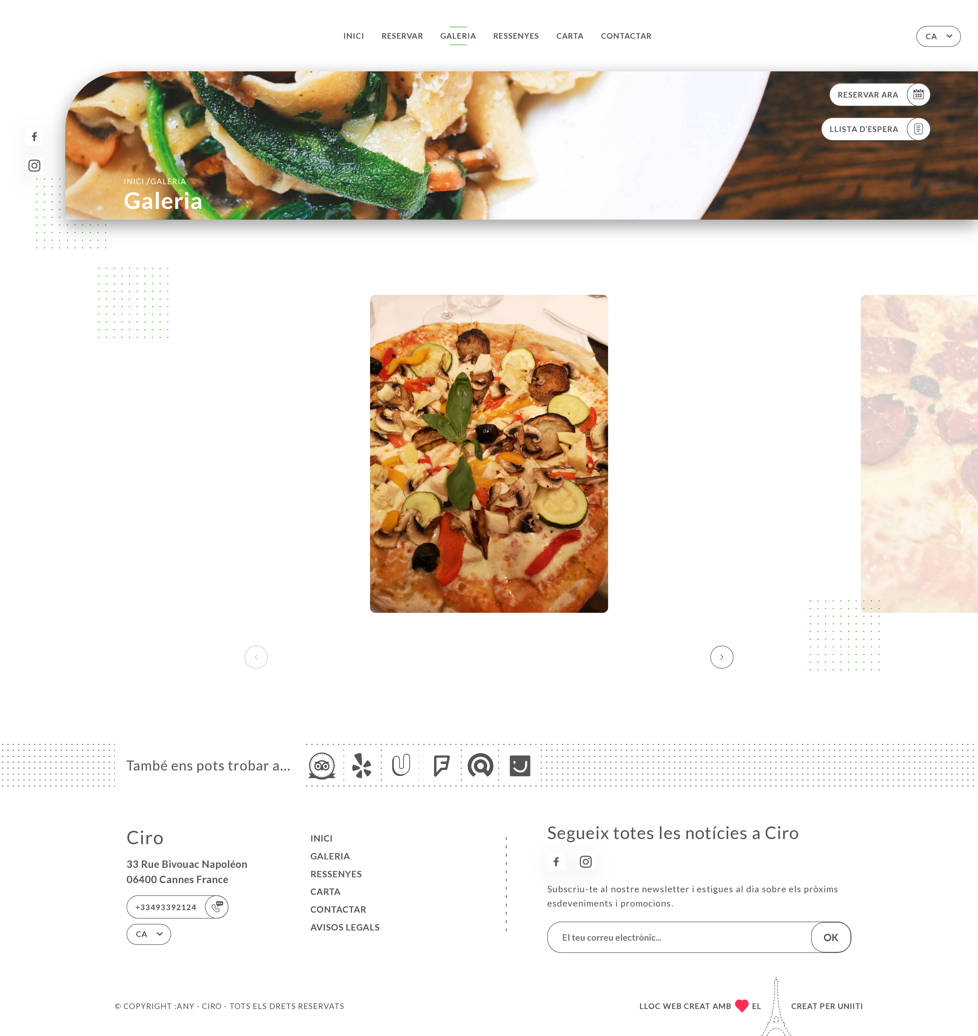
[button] (722, 657)
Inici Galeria (155, 181)
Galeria (458, 35)
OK (831, 937)
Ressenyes (516, 35)
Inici (353, 35)
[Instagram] (34, 166)
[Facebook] (34, 136)
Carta (570, 35)
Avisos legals (345, 927)
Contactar (626, 35)
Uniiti (850, 1006)
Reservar (402, 35)
